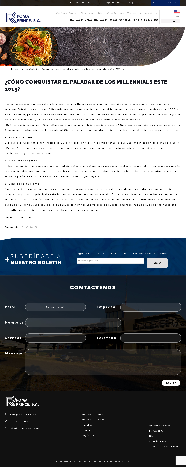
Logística (88, 435)
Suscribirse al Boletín (165, 3)
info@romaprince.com (138, 3)
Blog (101, 13)
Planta (86, 430)
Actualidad (29, 69)
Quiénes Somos (67, 13)
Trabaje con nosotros (142, 13)
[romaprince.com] (23, 17)
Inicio (15, 69)
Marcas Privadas (93, 419)
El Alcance (88, 13)
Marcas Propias (92, 414)
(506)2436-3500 (83, 3)
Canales (87, 425)
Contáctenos (116, 13)
